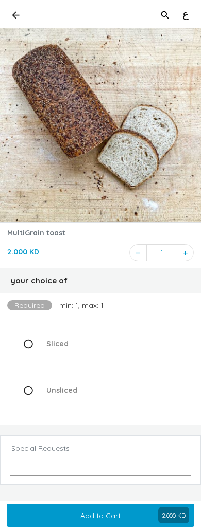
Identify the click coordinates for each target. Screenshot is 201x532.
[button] (100, 280)
